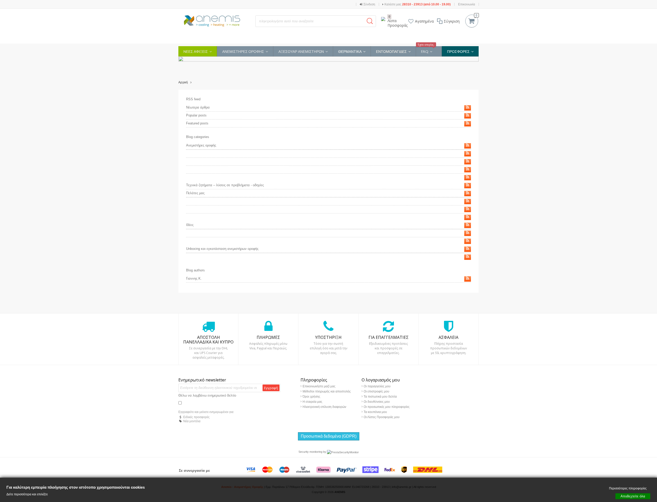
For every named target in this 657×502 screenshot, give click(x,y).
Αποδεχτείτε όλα (633, 496)
